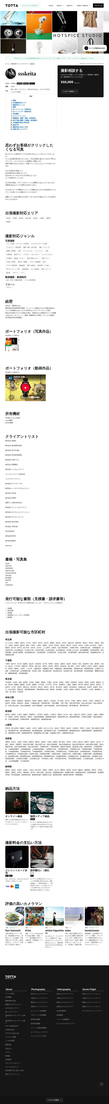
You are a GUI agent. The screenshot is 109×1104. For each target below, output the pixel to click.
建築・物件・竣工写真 (30, 247)
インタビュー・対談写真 (13, 247)
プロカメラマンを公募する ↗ (30, 5)
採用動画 (60, 1015)
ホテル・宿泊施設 (35, 262)
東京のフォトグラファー (39, 994)
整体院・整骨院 (11, 251)
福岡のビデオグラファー (65, 1006)
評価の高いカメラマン (20, 129)
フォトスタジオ (28, 251)
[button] (60, 5)
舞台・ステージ (46, 269)
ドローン (9, 287)
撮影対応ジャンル (19, 105)
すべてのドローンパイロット (92, 1011)
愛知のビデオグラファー (65, 1002)
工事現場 (9, 254)
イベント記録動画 (63, 1019)
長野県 (48, 218)
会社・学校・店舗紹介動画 (14, 280)
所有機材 (16, 114)
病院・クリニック (44, 247)
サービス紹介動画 (30, 280)
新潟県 (35, 218)
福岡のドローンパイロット (91, 1006)
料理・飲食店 (31, 265)
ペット (23, 272)
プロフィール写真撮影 (38, 1015)
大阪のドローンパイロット (91, 998)
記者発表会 (25, 269)
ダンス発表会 (35, 269)
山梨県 (42, 218)
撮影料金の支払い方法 (20, 127)
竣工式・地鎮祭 (22, 262)
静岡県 (8, 222)
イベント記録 (10, 243)
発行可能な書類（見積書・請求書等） (25, 120)
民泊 (44, 262)
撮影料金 (8, 1044)
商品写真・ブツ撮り (44, 265)
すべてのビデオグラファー (66, 1023)
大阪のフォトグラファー (39, 998)
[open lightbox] (12, 344)
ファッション (39, 251)
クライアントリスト (19, 116)
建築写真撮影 (35, 1019)
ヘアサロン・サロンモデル (31, 254)
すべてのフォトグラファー (40, 1032)
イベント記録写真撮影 (38, 1028)
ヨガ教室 (9, 258)
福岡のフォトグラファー (39, 1006)
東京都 (21, 218)
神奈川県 (28, 218)
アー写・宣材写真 (11, 265)
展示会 (8, 272)
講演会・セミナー (19, 258)
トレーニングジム (47, 254)
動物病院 (22, 265)
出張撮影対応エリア (19, 103)
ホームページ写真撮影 (38, 1011)
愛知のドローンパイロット (91, 1002)
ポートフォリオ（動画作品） (22, 111)
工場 (46, 251)
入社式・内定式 (11, 262)
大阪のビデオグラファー (65, 998)
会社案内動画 (61, 1011)
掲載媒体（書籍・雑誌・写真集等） (25, 118)
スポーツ (15, 272)
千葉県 (15, 218)
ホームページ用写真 (23, 243)
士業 (19, 251)
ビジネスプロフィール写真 (39, 243)
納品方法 (16, 125)
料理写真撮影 (35, 1023)
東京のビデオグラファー (65, 994)
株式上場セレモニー (33, 258)
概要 (14, 100)
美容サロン (17, 254)
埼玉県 (8, 218)
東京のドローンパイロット (91, 994)
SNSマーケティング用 (13, 269)
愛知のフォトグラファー (39, 1002)
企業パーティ (46, 258)
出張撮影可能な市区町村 (21, 122)
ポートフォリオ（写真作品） (22, 109)
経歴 (14, 107)
